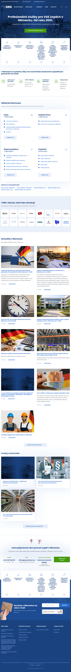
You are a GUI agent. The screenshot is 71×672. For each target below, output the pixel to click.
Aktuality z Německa (11, 239)
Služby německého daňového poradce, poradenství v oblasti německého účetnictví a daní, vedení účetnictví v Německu (8, 641)
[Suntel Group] (13, 222)
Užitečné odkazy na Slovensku (23, 189)
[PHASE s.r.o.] (31, 213)
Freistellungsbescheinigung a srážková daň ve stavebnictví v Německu (18, 128)
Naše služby (29, 7)
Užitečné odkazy (23, 639)
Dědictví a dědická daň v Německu (15, 160)
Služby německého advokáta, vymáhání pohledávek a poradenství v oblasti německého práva (8, 647)
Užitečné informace (11, 103)
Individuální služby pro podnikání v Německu (9, 652)
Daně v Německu (23, 629)
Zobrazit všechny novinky (34, 445)
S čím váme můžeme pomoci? (35, 30)
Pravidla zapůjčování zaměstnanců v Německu (16, 435)
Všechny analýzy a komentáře (34, 526)
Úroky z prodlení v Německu (13, 163)
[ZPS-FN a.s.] (57, 222)
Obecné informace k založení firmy (50, 121)
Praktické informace (23, 637)
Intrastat (8, 132)
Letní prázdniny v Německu (24, 187)
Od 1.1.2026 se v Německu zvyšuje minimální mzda (53, 393)
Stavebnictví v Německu (7, 633)
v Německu (8, 116)
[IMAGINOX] (40, 222)
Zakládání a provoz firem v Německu (7, 636)
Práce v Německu (45, 158)
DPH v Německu (10, 124)
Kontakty (53, 7)
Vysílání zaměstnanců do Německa (7, 630)
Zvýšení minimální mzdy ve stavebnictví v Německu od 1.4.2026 (50, 271)
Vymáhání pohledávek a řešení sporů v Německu (17, 156)
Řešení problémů (23, 634)
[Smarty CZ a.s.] (5, 222)
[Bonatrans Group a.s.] (22, 213)
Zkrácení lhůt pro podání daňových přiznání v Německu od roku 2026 (16, 320)
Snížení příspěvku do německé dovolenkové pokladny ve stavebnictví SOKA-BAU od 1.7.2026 (16, 271)
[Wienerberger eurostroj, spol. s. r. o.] (66, 213)
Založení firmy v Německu (25, 632)
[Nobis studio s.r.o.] (22, 222)
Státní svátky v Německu (47, 155)
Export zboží (44, 164)
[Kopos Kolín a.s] (57, 213)
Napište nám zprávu (62, 559)
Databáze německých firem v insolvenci (17, 166)
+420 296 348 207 (26, 1)
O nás (46, 7)
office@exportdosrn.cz (39, 1)
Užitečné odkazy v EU (7, 189)
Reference (39, 7)
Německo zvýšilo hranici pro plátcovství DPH (15, 353)
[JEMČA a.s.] (40, 213)
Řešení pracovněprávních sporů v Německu (18, 169)
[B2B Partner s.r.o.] (31, 222)
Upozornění (38, 665)
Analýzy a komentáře (10, 453)
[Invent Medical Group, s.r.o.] (48, 213)
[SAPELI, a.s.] (13, 213)
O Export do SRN (58, 626)
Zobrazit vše (10, 137)
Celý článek (12, 284)
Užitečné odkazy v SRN (54, 187)
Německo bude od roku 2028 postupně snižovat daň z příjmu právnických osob (52, 354)
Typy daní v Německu (12, 121)
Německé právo (45, 167)
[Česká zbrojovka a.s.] (5, 213)
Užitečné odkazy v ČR (39, 187)
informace (42, 150)
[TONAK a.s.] (48, 222)
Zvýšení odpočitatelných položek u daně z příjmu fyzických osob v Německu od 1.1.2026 (53, 320)
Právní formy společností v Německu (51, 124)
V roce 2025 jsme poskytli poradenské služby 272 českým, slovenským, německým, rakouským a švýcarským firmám (17, 394)
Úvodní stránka (18, 7)
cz (66, 7)
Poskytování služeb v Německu (49, 161)
